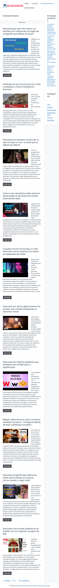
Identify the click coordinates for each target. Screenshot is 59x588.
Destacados (29, 8)
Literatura (50, 120)
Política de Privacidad (21, 586)
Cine (48, 105)
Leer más (7, 75)
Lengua (50, 118)
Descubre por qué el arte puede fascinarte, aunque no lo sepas (51, 70)
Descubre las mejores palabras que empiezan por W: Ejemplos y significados (21, 365)
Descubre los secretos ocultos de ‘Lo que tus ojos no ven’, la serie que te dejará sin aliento (21, 142)
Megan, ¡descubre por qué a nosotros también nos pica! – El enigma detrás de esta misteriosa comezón (21, 422)
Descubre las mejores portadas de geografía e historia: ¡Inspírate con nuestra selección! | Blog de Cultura (51, 42)
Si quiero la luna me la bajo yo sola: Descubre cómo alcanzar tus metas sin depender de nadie (21, 251)
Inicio (27, 3)
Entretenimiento (47, 3)
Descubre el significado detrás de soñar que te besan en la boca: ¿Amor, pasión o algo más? (20, 478)
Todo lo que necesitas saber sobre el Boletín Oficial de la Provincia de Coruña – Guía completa (51, 81)
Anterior (6, 581)
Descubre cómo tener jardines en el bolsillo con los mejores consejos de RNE (21, 531)
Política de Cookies (44, 586)
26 (20, 581)
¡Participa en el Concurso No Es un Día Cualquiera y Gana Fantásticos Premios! (22, 87)
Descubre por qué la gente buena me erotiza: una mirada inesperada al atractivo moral (21, 309)
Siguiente (26, 581)
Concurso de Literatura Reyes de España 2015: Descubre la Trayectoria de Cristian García (51, 29)
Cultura (35, 3)
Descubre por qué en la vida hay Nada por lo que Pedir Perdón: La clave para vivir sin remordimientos (51, 57)
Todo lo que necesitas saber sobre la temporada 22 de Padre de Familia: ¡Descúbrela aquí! (21, 196)
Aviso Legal (32, 586)
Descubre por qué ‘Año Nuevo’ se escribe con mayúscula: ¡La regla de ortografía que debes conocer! (21, 31)
